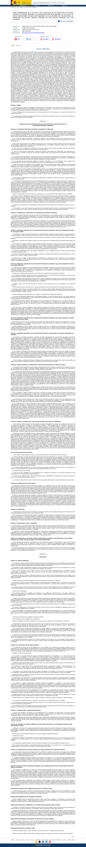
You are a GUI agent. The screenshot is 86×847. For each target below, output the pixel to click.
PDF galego (57, 39)
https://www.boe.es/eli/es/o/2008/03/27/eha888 (33, 32)
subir (73, 836)
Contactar (12, 839)
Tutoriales (64, 839)
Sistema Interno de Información (55, 839)
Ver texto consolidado (67, 21)
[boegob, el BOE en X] (39, 842)
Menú (63, 5)
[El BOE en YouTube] (50, 842)
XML (30, 39)
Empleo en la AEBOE (71, 839)
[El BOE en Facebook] (43, 842)
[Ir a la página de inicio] (49, 3)
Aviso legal (32, 839)
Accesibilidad (37, 839)
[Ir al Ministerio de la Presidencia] (21, 2)
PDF (18, 39)
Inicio (18, 7)
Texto (13, 45)
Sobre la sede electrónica (20, 839)
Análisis (18, 45)
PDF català (45, 39)
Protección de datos (45, 839)
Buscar (21, 7)
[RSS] (36, 842)
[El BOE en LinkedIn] (46, 842)
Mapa (27, 839)
